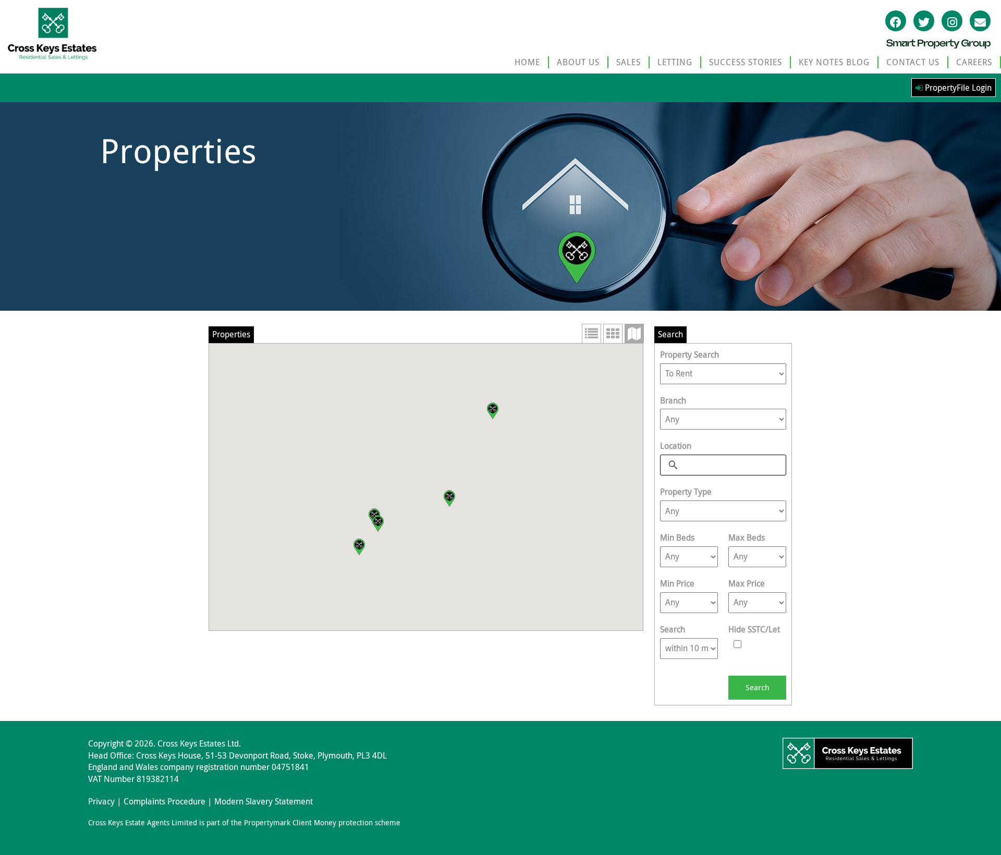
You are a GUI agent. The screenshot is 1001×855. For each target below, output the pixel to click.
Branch (673, 400)
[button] (492, 410)
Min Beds (677, 537)
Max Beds (746, 537)
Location (675, 445)
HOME (527, 62)
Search (672, 629)
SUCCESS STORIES (745, 62)
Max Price (746, 583)
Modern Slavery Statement (263, 801)
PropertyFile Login (957, 87)
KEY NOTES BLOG (834, 62)
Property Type (686, 491)
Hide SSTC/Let (754, 629)
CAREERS (974, 62)
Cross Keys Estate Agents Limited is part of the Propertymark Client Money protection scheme (244, 822)
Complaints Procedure (164, 801)
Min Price (677, 583)
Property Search (689, 354)
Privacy (101, 801)
